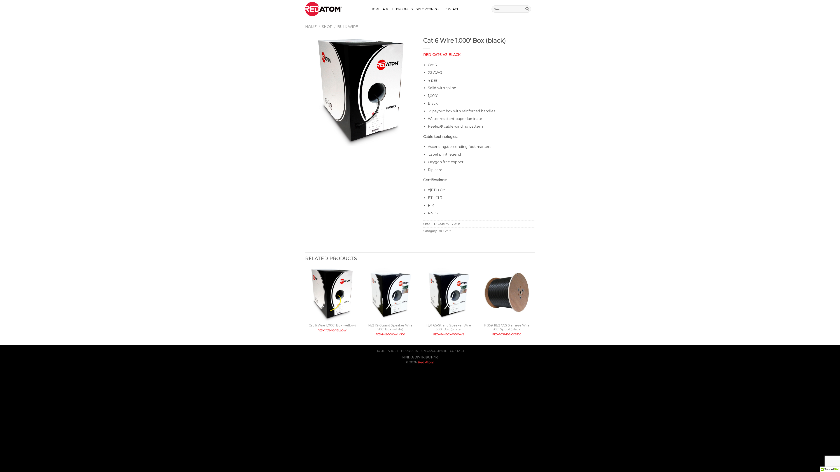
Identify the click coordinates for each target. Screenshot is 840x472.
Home (375, 9)
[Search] (486, 9)
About (388, 9)
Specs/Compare (428, 9)
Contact (451, 9)
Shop (327, 27)
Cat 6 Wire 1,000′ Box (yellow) (332, 325)
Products (404, 9)
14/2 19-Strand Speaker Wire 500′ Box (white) (390, 327)
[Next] (533, 305)
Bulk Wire (347, 27)
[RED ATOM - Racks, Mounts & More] (334, 9)
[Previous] (305, 305)
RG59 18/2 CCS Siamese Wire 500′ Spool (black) (507, 327)
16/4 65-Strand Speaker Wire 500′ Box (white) (448, 327)
